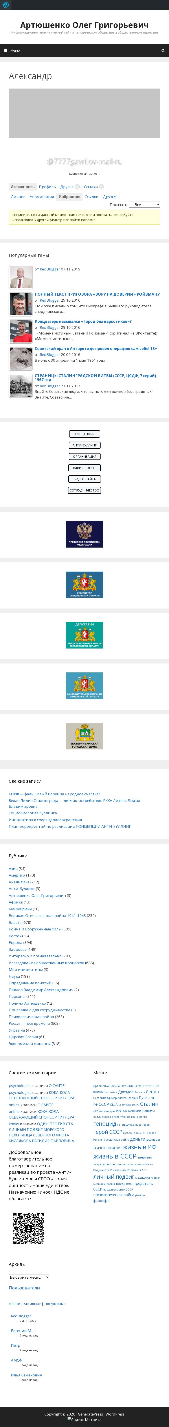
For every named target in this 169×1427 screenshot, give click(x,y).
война (143, 1116)
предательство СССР (118, 1189)
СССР (104, 1104)
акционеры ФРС (110, 1111)
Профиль (47, 186)
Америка (17, 875)
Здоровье (18, 949)
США (114, 1104)
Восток (15, 935)
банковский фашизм (139, 1111)
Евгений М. (21, 1330)
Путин (144, 1097)
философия (101, 1200)
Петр (15, 1345)
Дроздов (126, 1091)
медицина (142, 1177)
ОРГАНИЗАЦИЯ (84, 456)
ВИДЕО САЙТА (84, 479)
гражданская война (116, 1140)
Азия (13, 868)
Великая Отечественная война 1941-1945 (47, 915)
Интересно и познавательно (35, 955)
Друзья (69, 186)
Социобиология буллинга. (33, 812)
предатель (124, 1183)
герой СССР (107, 1131)
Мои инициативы (26, 969)
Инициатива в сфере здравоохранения (45, 819)
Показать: (119, 204)
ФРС (95, 1111)
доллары (153, 1139)
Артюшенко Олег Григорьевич (84, 24)
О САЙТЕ (57, 1085)
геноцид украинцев (129, 1124)
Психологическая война (31, 1016)
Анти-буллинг (22, 888)
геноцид (104, 1123)
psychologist (20, 1085)
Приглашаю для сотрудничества (39, 1009)
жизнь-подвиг (107, 1147)
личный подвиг (113, 1176)
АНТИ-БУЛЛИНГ (85, 445)
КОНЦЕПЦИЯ (84, 434)
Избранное (69, 196)
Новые (14, 1303)
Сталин (149, 1103)
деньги (137, 1139)
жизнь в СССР (115, 1156)
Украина (17, 1030)
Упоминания (42, 196)
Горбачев (110, 1092)
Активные (32, 1303)
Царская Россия (23, 1036)
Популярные (55, 1303)
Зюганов (139, 1092)
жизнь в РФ (139, 1147)
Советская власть (128, 1104)
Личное (18, 196)
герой (146, 1124)
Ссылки (93, 186)
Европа (15, 942)
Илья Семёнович (26, 1375)
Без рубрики (20, 908)
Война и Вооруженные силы (35, 929)
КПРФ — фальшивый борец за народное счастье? (54, 793)
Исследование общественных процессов (46, 962)
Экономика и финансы (30, 1043)
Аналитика (19, 882)
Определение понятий (30, 982)
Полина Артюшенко (27, 1003)
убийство (140, 1195)
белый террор (102, 1116)
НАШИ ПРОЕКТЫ (84, 468)
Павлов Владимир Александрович (41, 989)
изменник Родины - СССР (130, 1170)
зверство (145, 1157)
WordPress (115, 1414)
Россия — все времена (29, 1023)
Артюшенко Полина (106, 1086)
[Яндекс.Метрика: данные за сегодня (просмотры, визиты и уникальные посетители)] (85, 1420)
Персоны (17, 996)
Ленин (152, 1091)
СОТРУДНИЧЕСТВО (84, 490)
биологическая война (125, 1116)
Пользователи (24, 1288)
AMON (17, 1360)
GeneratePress (90, 1414)
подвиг (111, 1183)
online (14, 1104)
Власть (15, 922)
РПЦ (153, 1098)
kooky (14, 1123)
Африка (16, 902)
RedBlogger (50, 269)
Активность (23, 186)
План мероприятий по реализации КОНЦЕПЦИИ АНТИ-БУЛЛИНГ (70, 826)
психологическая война (113, 1194)
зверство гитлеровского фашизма (117, 1164)
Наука (14, 976)
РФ (95, 1104)
